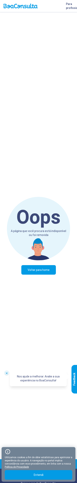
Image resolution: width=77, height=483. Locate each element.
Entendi (38, 474)
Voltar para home (39, 269)
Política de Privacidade (17, 467)
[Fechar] (6, 372)
